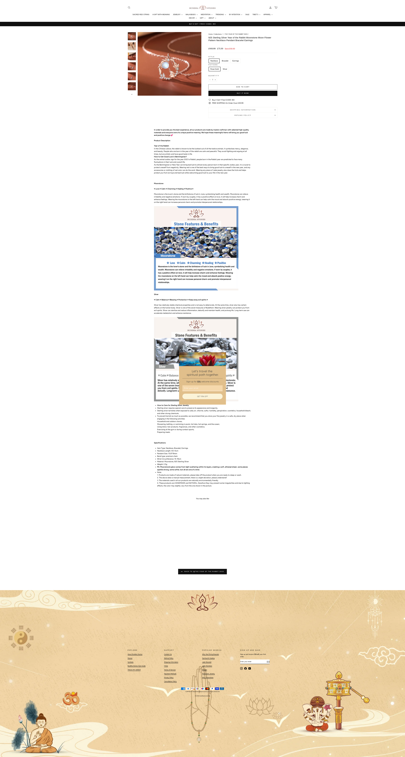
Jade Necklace (207, 666)
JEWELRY (177, 14)
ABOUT (212, 18)
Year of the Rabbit (161, 146)
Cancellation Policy (170, 681)
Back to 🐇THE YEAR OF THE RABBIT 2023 (204, 571)
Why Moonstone (207, 678)
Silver (225, 69)
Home (210, 34)
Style (211, 57)
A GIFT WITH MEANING (161, 14)
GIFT (202, 18)
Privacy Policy (168, 678)
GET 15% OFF (202, 396)
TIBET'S (255, 14)
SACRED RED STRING (140, 14)
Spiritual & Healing (208, 658)
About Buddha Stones (135, 654)
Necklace (214, 61)
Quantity (213, 75)
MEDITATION (206, 14)
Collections (217, 34)
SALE (247, 14)
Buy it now (243, 93)
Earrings (235, 61)
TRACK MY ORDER (134, 670)
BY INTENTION (235, 14)
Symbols (130, 662)
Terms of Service (170, 670)
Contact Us (168, 654)
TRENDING (220, 14)
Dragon (204, 670)
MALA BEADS (191, 14)
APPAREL (267, 14)
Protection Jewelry (208, 674)
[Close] (223, 354)
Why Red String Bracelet (210, 654)
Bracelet (225, 61)
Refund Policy (243, 115)
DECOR (192, 18)
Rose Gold (214, 69)
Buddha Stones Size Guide (137, 666)
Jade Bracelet (206, 662)
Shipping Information (171, 662)
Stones (130, 658)
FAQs (166, 666)
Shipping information (243, 110)
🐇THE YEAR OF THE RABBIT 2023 (235, 34)
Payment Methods (170, 674)
